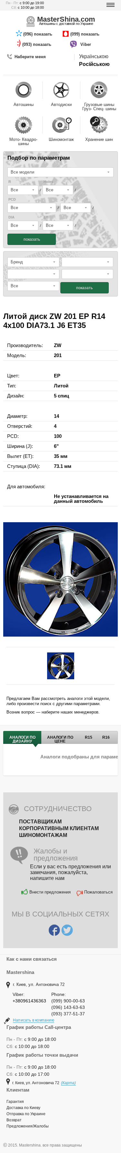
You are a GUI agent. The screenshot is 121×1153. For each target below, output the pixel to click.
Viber (86, 44)
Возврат (14, 1120)
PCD (12, 199)
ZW (57, 345)
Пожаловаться (98, 892)
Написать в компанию (33, 1020)
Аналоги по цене (60, 739)
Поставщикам (40, 821)
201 (58, 355)
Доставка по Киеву (23, 1107)
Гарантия (15, 1101)
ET (46, 217)
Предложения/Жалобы (27, 1126)
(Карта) (68, 1083)
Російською (94, 64)
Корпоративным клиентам (59, 828)
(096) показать (38, 34)
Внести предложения (50, 892)
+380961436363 (29, 1000)
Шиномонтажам (43, 835)
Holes (48, 182)
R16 (106, 737)
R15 (88, 737)
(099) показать (85, 34)
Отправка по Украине (25, 1114)
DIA (11, 217)
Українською (93, 56)
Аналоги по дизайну (22, 739)
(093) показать (37, 44)
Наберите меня (30, 56)
